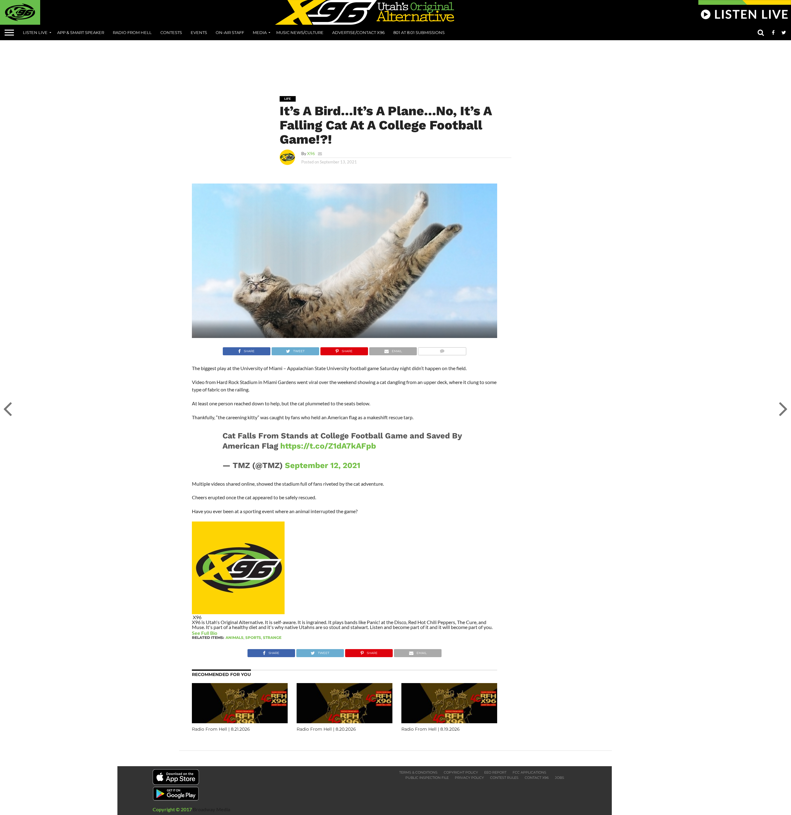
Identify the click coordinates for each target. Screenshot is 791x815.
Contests (171, 32)
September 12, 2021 (322, 465)
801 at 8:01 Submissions (419, 32)
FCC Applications (529, 772)
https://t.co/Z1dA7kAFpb (328, 445)
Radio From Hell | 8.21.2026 (221, 729)
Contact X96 (537, 777)
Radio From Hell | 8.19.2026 (430, 729)
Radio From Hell (132, 32)
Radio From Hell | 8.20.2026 (326, 729)
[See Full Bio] (220, 633)
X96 (311, 153)
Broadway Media (211, 809)
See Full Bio (204, 633)
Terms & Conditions (418, 772)
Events (199, 32)
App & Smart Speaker (80, 32)
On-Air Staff (230, 32)
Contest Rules (504, 777)
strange (272, 637)
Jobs (559, 777)
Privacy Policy (469, 777)
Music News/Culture (300, 32)
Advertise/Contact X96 (358, 32)
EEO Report (495, 772)
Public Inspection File (427, 777)
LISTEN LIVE (35, 32)
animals (234, 637)
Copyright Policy (461, 772)
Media (260, 32)
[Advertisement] (395, 64)
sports (253, 637)
